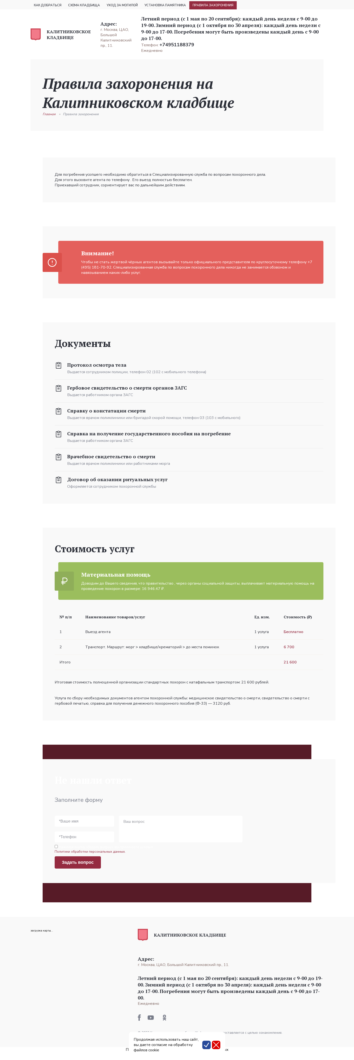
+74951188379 (176, 44)
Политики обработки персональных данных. (90, 851)
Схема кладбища (84, 5)
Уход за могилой (122, 5)
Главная (49, 114)
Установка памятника (165, 5)
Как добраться (47, 5)
